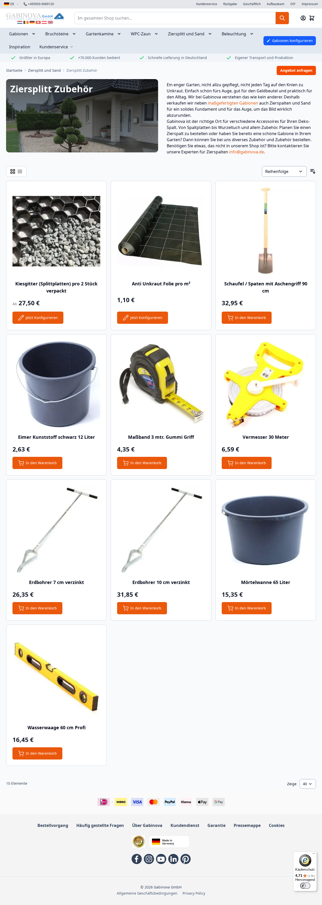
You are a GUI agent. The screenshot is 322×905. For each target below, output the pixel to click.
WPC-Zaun (141, 34)
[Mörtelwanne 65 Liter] (266, 530)
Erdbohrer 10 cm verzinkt (161, 582)
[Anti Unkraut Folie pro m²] (161, 231)
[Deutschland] (32, 22)
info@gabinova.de (246, 152)
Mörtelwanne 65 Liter (265, 582)
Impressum (310, 4)
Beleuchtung (234, 34)
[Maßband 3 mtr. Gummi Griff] (161, 384)
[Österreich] (44, 22)
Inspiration (19, 47)
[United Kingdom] (50, 22)
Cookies (277, 825)
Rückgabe (230, 4)
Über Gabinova (147, 825)
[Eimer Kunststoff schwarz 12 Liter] (56, 384)
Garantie (216, 825)
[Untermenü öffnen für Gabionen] (35, 33)
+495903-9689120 (38, 4)
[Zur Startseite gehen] (35, 16)
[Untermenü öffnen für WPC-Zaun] (158, 33)
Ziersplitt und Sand (186, 34)
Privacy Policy (194, 893)
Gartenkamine (100, 34)
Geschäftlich (252, 4)
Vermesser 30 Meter (266, 437)
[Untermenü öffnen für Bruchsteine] (76, 33)
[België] (26, 22)
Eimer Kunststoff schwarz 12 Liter (56, 437)
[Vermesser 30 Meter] (266, 384)
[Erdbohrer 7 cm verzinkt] (56, 530)
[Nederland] (19, 22)
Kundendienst (185, 825)
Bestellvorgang (52, 825)
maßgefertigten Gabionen (233, 103)
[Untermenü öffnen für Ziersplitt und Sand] (211, 33)
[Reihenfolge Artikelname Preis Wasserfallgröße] (284, 171)
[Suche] (282, 18)
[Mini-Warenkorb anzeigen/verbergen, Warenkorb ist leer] (312, 18)
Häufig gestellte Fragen (100, 825)
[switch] (305, 886)
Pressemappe (247, 825)
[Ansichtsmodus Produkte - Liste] (13, 171)
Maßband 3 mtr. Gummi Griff (161, 437)
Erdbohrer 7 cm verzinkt (56, 582)
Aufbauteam (275, 4)
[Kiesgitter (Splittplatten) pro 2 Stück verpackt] (56, 231)
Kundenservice (206, 4)
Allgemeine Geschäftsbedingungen (147, 893)
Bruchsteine (56, 34)
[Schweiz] (38, 22)
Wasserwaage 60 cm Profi (56, 727)
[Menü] (314, 855)
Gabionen (18, 34)
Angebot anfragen (296, 70)
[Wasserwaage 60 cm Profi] (56, 675)
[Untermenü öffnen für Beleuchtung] (253, 33)
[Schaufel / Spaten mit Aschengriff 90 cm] (266, 231)
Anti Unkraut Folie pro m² (161, 284)
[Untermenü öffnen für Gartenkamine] (121, 33)
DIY (293, 4)
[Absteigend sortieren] (313, 171)
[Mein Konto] (303, 18)
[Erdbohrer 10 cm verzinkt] (161, 530)
